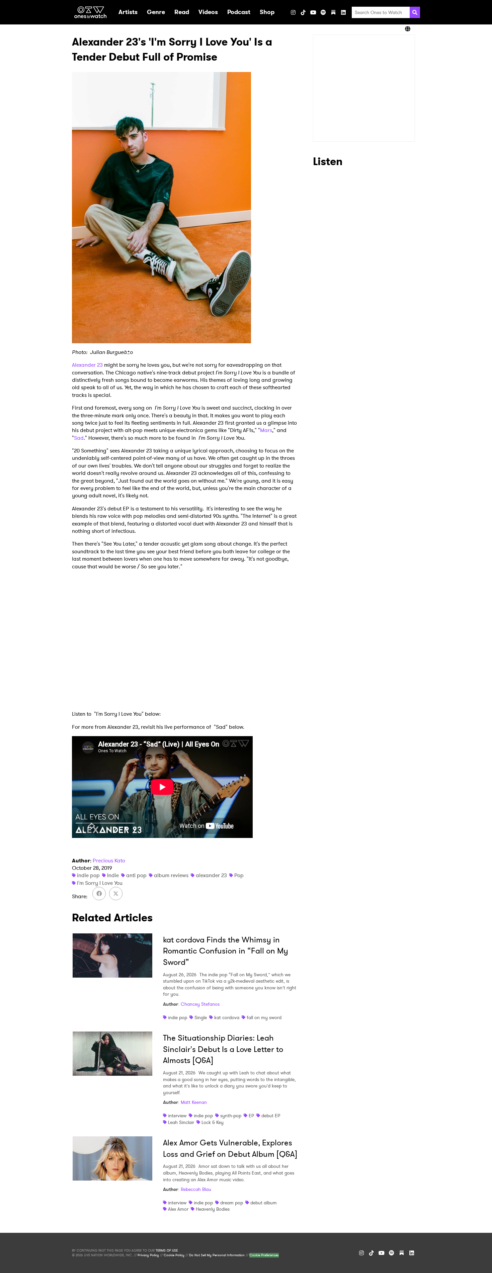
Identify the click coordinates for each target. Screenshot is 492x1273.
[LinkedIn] (343, 12)
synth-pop (230, 1115)
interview (177, 1115)
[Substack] (333, 12)
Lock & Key (212, 1122)
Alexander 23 (87, 365)
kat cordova (226, 1017)
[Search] (415, 12)
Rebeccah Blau (196, 1189)
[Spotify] (323, 12)
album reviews (171, 875)
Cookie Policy (174, 1255)
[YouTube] (313, 12)
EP (251, 1115)
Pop (239, 875)
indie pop (88, 875)
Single (200, 1017)
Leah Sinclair (181, 1122)
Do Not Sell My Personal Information (217, 1255)
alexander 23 (211, 875)
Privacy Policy (148, 1255)
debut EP (270, 1115)
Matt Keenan (194, 1102)
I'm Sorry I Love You (99, 883)
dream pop (231, 1202)
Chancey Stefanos (200, 1004)
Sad (79, 438)
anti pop (136, 875)
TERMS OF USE (167, 1250)
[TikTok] (303, 12)
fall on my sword (264, 1017)
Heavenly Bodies (213, 1209)
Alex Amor (178, 1209)
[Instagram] (293, 12)
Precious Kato (109, 860)
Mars (266, 430)
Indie (113, 875)
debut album (263, 1202)
